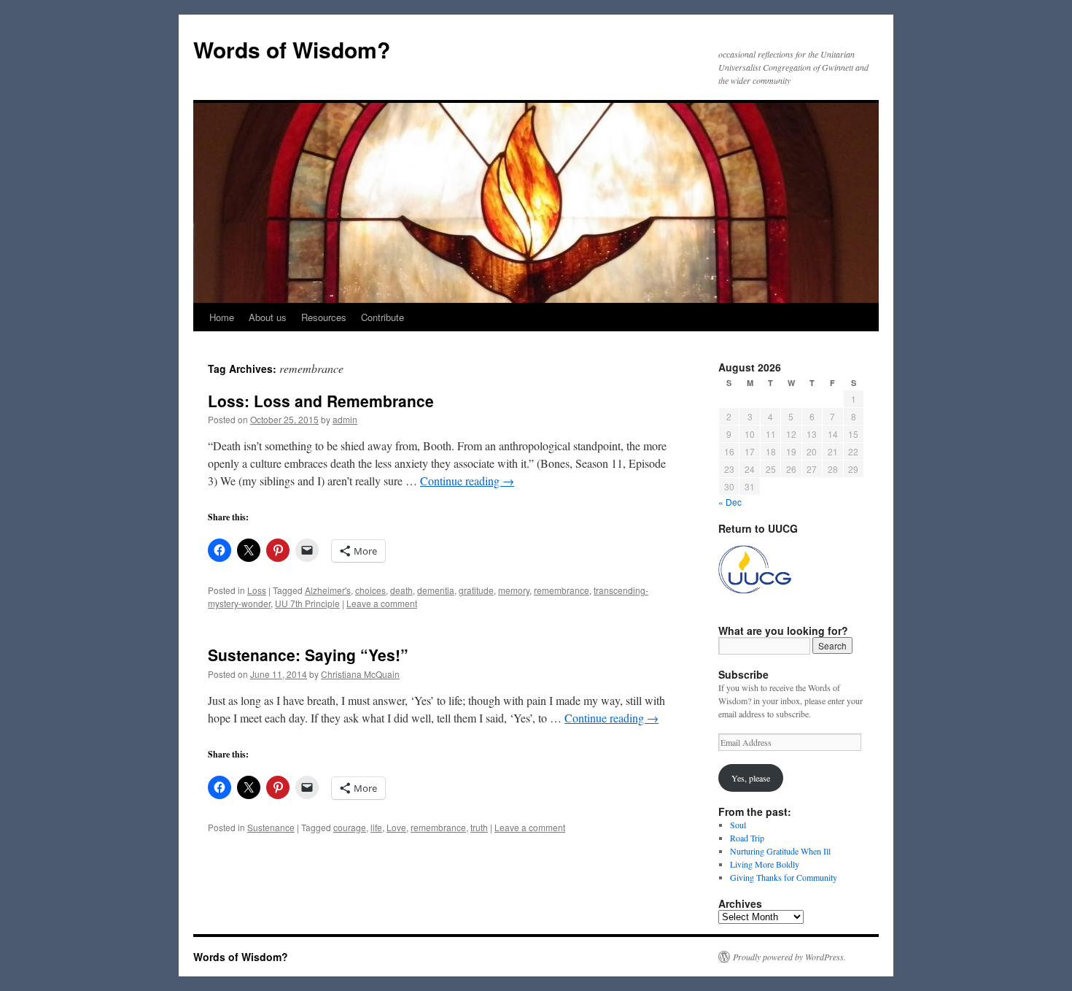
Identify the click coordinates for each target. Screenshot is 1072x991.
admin (345, 419)
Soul (738, 824)
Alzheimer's (328, 590)
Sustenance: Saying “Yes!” (308, 655)
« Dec (730, 502)
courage (349, 827)
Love (396, 827)
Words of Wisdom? (291, 49)
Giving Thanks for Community (783, 877)
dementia (435, 590)
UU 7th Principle (307, 603)
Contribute (382, 317)
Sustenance (271, 827)
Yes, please (750, 778)
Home (221, 317)
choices (370, 590)
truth (479, 827)
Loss (256, 590)
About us (268, 317)
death (401, 590)
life (376, 827)
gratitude (476, 590)
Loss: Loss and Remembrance (321, 401)
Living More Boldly (764, 864)
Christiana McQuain (360, 674)
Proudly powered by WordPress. (789, 957)
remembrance (561, 590)
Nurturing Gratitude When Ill (780, 851)
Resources (323, 317)
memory (513, 590)
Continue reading (467, 480)
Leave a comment (381, 603)
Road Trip (747, 838)
